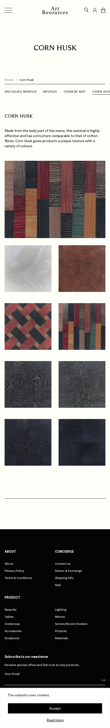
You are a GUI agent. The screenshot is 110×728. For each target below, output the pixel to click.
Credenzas (12, 624)
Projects (61, 631)
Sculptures (12, 638)
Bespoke (11, 610)
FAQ (58, 585)
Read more (55, 720)
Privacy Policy (14, 571)
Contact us (62, 564)
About (9, 564)
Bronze (50, 91)
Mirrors (60, 617)
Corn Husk (26, 80)
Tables (9, 617)
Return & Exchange (68, 571)
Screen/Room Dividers (71, 624)
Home (9, 80)
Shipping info (64, 578)
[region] (55, 708)
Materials (61, 638)
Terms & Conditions (18, 578)
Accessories (13, 631)
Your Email (12, 674)
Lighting (60, 610)
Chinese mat (75, 91)
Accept (55, 708)
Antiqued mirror (21, 91)
